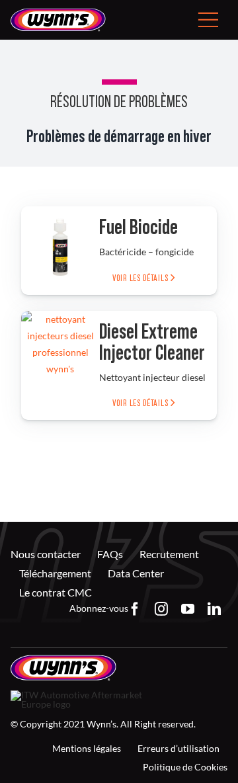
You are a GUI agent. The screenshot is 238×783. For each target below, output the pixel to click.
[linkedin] (214, 609)
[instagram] (161, 609)
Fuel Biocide (138, 227)
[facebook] (134, 609)
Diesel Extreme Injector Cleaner (152, 342)
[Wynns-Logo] (58, 12)
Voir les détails (141, 278)
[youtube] (187, 609)
